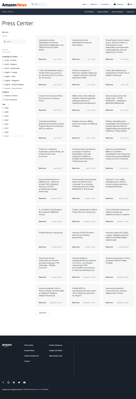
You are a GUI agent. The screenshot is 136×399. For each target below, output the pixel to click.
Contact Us (130, 12)
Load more (42, 313)
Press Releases (89, 12)
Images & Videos (102, 12)
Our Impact (105, 4)
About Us (94, 4)
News (84, 4)
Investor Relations (117, 12)
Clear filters (6, 52)
